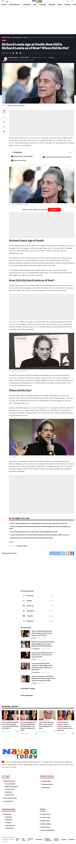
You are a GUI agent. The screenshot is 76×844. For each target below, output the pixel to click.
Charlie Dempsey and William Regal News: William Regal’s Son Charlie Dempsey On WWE (43, 678)
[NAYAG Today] (37, 1)
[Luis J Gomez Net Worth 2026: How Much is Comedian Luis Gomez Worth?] (25, 655)
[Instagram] (38, 611)
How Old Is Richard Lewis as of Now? (58, 157)
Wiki (34, 659)
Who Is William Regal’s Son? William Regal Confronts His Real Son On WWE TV (38, 523)
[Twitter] (38, 601)
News (4, 40)
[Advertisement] (38, 20)
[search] (67, 1)
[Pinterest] (38, 606)
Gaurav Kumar (13, 57)
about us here (11, 767)
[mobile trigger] (3, 1)
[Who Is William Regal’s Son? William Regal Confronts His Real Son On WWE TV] (25, 633)
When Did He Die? (19, 160)
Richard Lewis (22, 546)
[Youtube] (38, 616)
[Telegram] (38, 621)
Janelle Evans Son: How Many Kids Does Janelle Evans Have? (31, 538)
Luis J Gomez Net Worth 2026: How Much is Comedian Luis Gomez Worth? (42, 655)
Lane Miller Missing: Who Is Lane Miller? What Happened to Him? (34, 532)
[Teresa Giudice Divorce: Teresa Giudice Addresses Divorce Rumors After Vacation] (65, 715)
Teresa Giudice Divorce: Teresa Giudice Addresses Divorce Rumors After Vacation (39, 535)
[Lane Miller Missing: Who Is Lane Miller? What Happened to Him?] (47, 715)
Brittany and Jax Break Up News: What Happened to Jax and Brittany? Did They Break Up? (43, 644)
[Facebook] (38, 596)
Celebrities (36, 648)
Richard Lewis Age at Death (23, 156)
